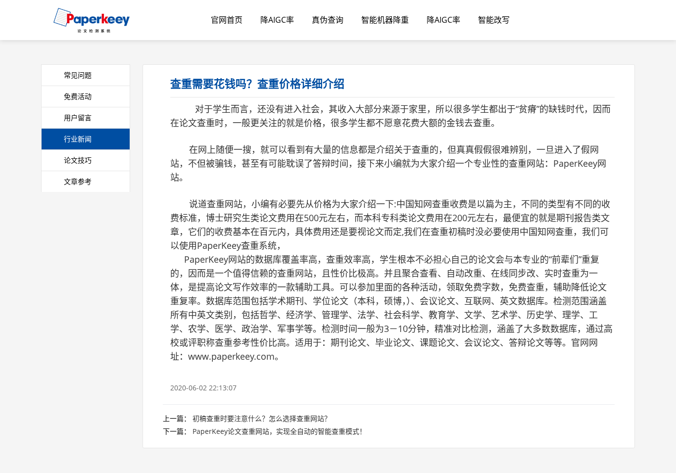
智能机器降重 (385, 19)
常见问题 (78, 75)
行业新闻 (78, 138)
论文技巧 (78, 160)
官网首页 (226, 19)
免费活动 (78, 96)
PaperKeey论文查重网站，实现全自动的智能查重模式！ (279, 431)
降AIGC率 (277, 19)
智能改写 (494, 19)
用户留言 (78, 117)
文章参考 (78, 181)
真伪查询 (327, 19)
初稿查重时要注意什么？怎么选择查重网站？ (262, 418)
